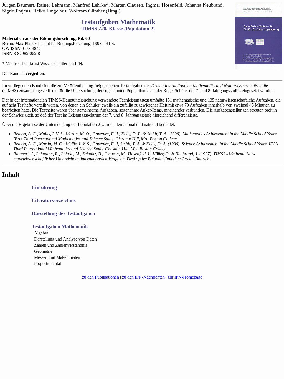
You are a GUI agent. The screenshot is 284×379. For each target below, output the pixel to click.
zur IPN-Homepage (185, 277)
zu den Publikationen (100, 277)
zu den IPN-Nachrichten (143, 277)
